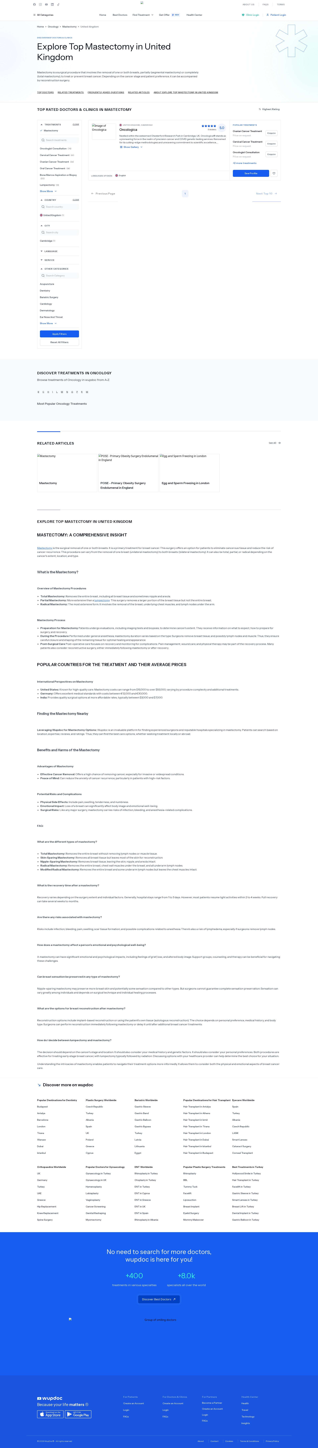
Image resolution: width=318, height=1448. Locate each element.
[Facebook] (34, 4)
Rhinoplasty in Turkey (146, 1173)
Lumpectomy (49, 184)
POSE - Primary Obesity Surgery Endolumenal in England (123, 485)
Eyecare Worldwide (243, 1100)
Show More (46, 191)
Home (102, 14)
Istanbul (41, 1152)
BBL (185, 1180)
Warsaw (41, 1139)
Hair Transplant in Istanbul (197, 1146)
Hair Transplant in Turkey (245, 1180)
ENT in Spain (141, 1213)
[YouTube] (46, 4)
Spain (89, 1126)
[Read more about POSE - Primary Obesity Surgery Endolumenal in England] (128, 466)
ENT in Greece (143, 1199)
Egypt (138, 1152)
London (41, 1126)
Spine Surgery (45, 1219)
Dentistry (45, 290)
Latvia (138, 1139)
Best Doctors (120, 14)
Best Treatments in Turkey (247, 1167)
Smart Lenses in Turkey (245, 1199)
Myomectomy (93, 1219)
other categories (56, 268)
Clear (76, 124)
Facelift (187, 1193)
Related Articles (139, 92)
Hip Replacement (46, 1206)
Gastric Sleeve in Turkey (245, 1193)
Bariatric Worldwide (146, 1100)
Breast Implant (191, 1206)
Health (245, 1403)
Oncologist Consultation (55, 148)
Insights (245, 1423)
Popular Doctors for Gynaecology (105, 1167)
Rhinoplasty (189, 1173)
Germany (42, 1180)
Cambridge (47, 240)
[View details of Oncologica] (104, 131)
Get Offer (169, 14)
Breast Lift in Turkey (243, 1206)
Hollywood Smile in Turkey (246, 1173)
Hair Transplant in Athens (196, 1113)
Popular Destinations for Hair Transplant (207, 1100)
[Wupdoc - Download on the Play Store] (78, 1414)
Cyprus (89, 1152)
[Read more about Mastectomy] (67, 466)
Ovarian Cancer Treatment (57, 161)
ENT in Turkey (142, 1186)
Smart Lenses (239, 1139)
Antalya (41, 1113)
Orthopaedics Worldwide (51, 1167)
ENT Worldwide (144, 1167)
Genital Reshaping (96, 1213)
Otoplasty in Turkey (145, 1180)
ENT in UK (140, 1206)
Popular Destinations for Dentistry (57, 1100)
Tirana (40, 1133)
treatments (62, 124)
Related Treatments (71, 92)
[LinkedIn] (52, 4)
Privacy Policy (272, 1441)
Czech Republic (94, 1106)
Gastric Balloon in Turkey (245, 1219)
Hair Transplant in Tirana (196, 1126)
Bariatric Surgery (49, 297)
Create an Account (133, 1403)
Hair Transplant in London (197, 1133)
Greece (90, 1146)
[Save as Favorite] (273, 173)
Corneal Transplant (242, 1152)
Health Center (194, 14)
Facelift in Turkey (241, 1186)
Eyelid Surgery (191, 1213)
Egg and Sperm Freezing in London (185, 483)
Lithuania (140, 1146)
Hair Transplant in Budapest (198, 1152)
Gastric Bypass (143, 1126)
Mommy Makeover (193, 1219)
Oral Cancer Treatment (55, 168)
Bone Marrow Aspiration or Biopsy (58, 176)
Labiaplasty (92, 1193)
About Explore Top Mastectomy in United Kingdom (186, 92)
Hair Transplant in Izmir (195, 1119)
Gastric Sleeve (143, 1106)
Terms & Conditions (249, 1441)
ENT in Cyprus (142, 1193)
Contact (214, 1441)
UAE (39, 1193)
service (50, 260)
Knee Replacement (47, 1213)
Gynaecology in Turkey (98, 1173)
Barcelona (42, 1119)
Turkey (89, 1113)
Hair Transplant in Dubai (196, 1139)
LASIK (235, 1133)
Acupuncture (47, 283)
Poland (89, 1139)
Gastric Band (142, 1113)
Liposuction (189, 1199)
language (51, 251)
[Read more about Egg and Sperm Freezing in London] (189, 466)
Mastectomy (51, 130)
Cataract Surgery (241, 1146)
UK (87, 1133)
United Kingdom (53, 215)
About (201, 1441)
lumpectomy (102, 600)
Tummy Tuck (190, 1186)
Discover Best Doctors (156, 1299)
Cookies (229, 1441)
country (62, 199)
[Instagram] (40, 4)
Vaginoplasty (93, 1199)
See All (272, 442)
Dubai (40, 1146)
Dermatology (47, 310)
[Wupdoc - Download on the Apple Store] (50, 1414)
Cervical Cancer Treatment (57, 155)
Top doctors (45, 92)
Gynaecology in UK (96, 1180)
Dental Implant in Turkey (245, 1213)
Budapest (42, 1106)
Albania (90, 1119)
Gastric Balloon (143, 1119)
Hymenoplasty (94, 1186)
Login (126, 1409)
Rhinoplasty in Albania (146, 1219)
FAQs (126, 1416)
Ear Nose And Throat (51, 317)
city (47, 225)
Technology (247, 1416)
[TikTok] (58, 4)
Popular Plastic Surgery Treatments (204, 1167)
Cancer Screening (96, 1206)
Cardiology (46, 303)
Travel (244, 1409)
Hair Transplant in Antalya (197, 1106)
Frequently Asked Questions (106, 92)
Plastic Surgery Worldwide (101, 1100)
